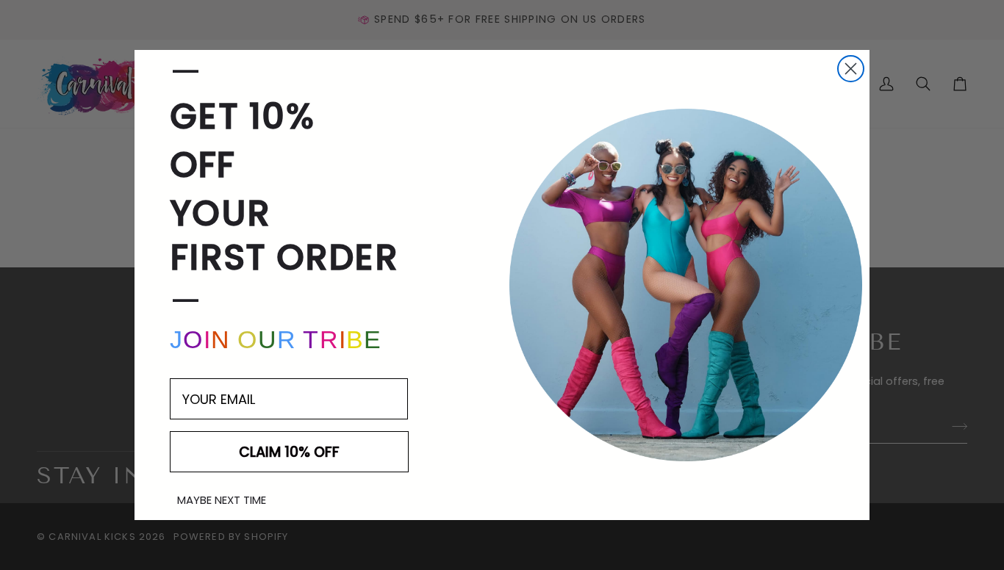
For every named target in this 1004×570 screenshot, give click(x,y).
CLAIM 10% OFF (289, 452)
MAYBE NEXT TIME (221, 500)
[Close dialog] (851, 69)
